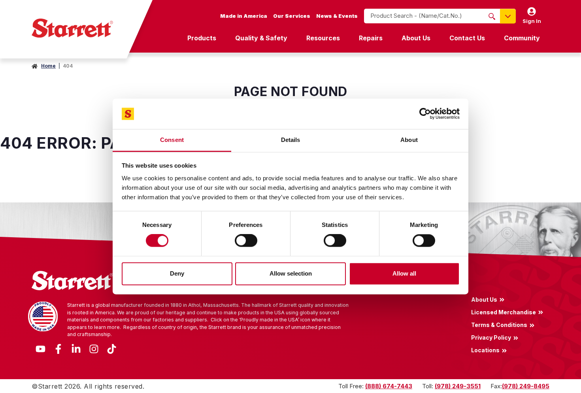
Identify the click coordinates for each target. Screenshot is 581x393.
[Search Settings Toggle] (508, 16)
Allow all (404, 273)
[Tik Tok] (112, 348)
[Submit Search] (492, 16)
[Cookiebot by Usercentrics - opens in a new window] (425, 114)
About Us (416, 38)
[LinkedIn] (76, 348)
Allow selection (291, 273)
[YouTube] (40, 348)
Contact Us (467, 38)
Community (522, 38)
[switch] (246, 240)
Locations (485, 350)
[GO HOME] (72, 28)
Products (201, 38)
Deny (177, 273)
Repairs (371, 38)
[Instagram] (94, 348)
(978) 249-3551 (458, 386)
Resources (323, 38)
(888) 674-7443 (388, 386)
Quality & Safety (261, 38)
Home (48, 66)
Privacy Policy (491, 337)
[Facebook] (58, 348)
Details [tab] (290, 139)
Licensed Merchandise (503, 312)
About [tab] (409, 139)
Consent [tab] (172, 139)
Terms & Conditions (499, 324)
